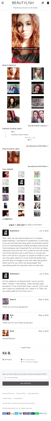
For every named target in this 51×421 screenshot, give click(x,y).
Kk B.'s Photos (9, 65)
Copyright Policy (33, 393)
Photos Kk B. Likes (10, 149)
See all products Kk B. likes (36, 146)
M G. (12, 315)
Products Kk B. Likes (12, 129)
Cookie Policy (7, 398)
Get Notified (25, 383)
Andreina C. (15, 231)
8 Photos (8, 359)
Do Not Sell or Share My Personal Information (18, 403)
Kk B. (12, 331)
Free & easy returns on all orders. (25, 8)
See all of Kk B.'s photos (37, 126)
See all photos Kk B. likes (37, 166)
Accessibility (18, 398)
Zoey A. (13, 299)
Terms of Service (8, 393)
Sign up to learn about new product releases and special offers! (24, 374)
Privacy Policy (21, 393)
